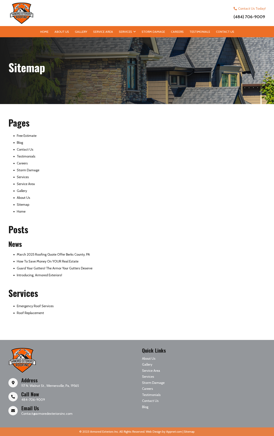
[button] (134, 31)
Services (23, 177)
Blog (20, 143)
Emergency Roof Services (35, 306)
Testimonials (26, 156)
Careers (22, 163)
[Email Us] (14, 410)
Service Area (26, 184)
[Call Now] (14, 396)
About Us (23, 198)
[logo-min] (22, 360)
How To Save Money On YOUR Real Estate (47, 261)
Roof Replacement (30, 313)
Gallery (22, 191)
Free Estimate (27, 136)
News (15, 244)
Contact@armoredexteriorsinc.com (47, 414)
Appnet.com (174, 431)
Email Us (30, 408)
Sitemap (23, 205)
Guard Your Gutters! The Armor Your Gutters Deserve (54, 268)
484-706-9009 (33, 400)
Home (21, 211)
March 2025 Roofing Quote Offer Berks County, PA (53, 254)
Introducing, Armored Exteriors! (39, 275)
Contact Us (25, 149)
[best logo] (71, 13)
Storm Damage (28, 170)
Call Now (30, 394)
